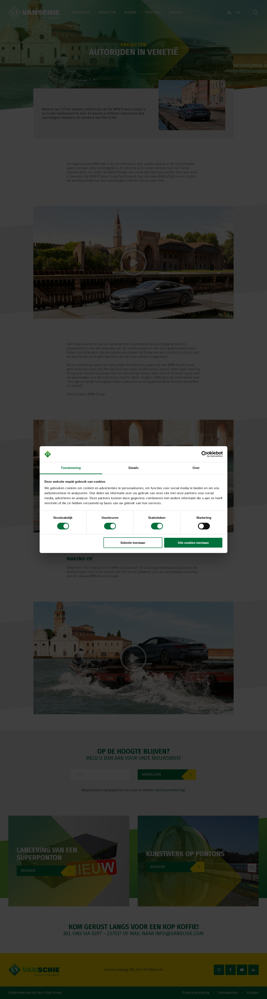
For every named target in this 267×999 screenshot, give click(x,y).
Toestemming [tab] (71, 468)
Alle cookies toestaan (193, 542)
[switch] (110, 526)
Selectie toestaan (132, 542)
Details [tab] (133, 468)
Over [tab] (196, 468)
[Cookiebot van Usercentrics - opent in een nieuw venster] (204, 454)
